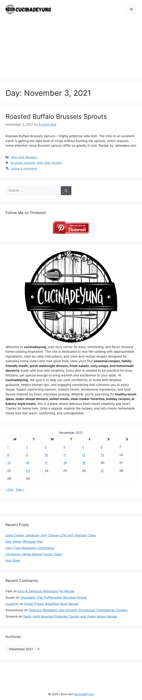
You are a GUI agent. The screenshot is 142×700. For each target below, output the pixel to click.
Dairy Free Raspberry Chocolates (30, 548)
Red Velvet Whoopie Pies (24, 542)
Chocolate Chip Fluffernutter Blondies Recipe (53, 597)
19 (83, 463)
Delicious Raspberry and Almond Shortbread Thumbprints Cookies (78, 610)
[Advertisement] (71, 51)
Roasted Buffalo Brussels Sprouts (56, 116)
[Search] (66, 190)
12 (83, 455)
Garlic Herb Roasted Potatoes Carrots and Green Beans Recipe (70, 616)
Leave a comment (24, 168)
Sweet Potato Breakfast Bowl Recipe (51, 604)
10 (46, 455)
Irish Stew (13, 560)
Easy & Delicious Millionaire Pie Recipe (46, 591)
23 (28, 471)
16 (27, 463)
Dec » (20, 490)
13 (102, 455)
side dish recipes (49, 163)
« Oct (9, 490)
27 (102, 471)
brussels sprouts (23, 163)
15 (9, 463)
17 (46, 463)
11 (64, 455)
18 (65, 463)
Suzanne (12, 604)
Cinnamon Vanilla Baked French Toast (34, 554)
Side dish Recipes (24, 157)
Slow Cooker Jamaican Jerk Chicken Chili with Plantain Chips (51, 535)
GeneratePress (84, 694)
